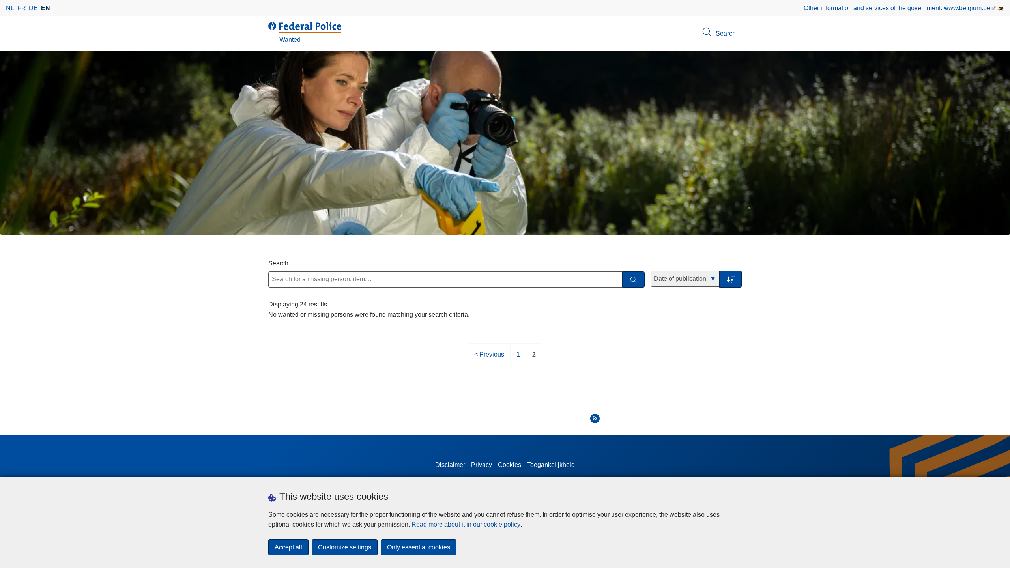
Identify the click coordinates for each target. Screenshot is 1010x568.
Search (278, 263)
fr (21, 8)
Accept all (288, 547)
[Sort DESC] (730, 279)
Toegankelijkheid (551, 465)
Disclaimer (450, 465)
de (33, 8)
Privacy (481, 465)
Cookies (509, 465)
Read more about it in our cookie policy (465, 524)
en (45, 8)
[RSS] (595, 418)
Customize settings (344, 547)
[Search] (633, 279)
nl (10, 8)
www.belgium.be (967, 8)
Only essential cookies (418, 547)
